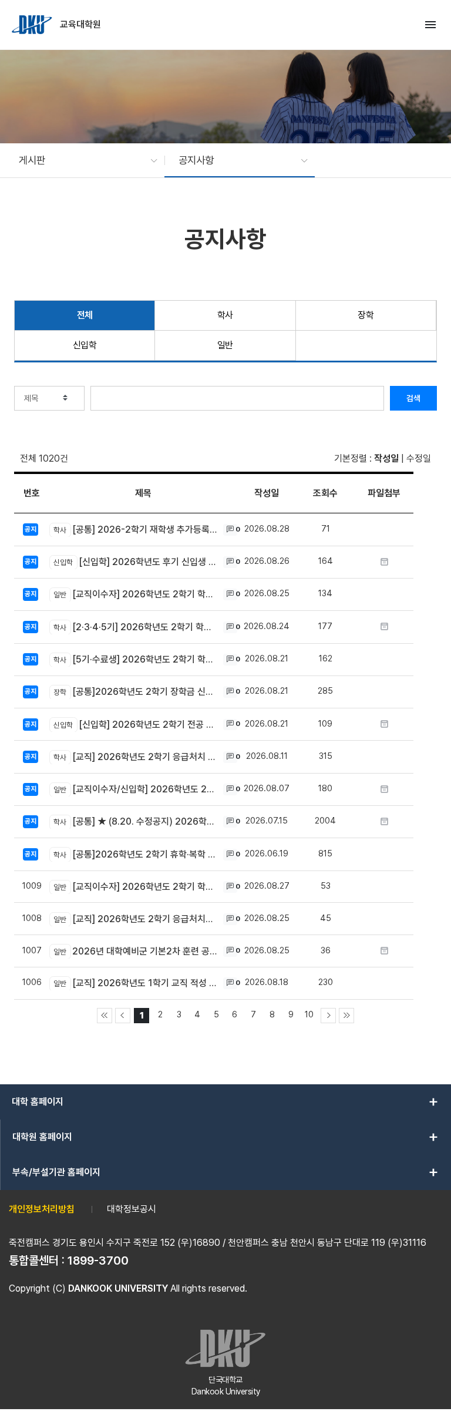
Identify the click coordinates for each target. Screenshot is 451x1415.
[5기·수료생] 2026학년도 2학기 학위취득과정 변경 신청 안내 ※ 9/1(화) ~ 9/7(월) (135, 659)
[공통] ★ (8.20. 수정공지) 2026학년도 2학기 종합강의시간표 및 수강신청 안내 (135, 821)
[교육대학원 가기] (33, 24)
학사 (225, 315)
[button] (82, 160)
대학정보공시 (131, 1209)
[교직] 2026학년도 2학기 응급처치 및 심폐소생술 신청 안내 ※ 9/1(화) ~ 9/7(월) (135, 756)
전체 (85, 315)
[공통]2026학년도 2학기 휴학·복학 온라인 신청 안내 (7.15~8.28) (135, 854)
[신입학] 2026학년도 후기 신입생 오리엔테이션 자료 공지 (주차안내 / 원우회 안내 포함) (135, 561)
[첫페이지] (104, 1015)
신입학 (85, 345)
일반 (225, 345)
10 (309, 1014)
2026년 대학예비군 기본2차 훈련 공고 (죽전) (135, 951)
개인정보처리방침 (42, 1209)
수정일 (418, 458)
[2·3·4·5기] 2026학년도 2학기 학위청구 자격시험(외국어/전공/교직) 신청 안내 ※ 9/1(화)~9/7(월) (135, 627)
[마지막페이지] (346, 1015)
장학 (365, 315)
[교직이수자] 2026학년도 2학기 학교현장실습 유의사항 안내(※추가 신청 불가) (135, 594)
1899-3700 (98, 1260)
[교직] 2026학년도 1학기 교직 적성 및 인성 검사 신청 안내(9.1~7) (135, 983)
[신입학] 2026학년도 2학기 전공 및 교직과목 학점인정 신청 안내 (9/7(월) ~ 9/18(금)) (135, 724)
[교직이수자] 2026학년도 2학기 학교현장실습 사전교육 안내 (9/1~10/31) (135, 886)
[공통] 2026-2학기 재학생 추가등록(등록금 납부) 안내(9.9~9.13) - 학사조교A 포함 (135, 529)
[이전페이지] (122, 1015)
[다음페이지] (328, 1015)
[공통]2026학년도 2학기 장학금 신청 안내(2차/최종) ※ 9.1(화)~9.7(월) (135, 691)
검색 (413, 398)
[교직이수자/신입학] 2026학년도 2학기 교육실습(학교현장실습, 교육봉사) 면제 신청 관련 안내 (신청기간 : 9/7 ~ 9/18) (135, 789)
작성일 (386, 458)
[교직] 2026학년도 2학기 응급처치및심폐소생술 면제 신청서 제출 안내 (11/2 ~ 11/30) (135, 919)
